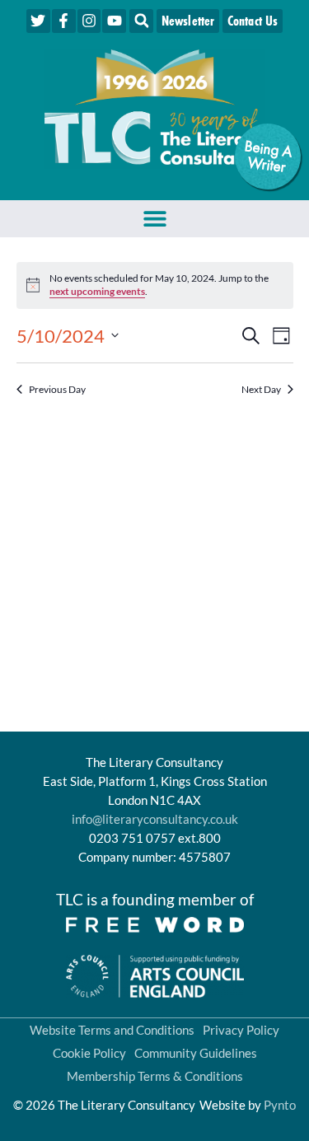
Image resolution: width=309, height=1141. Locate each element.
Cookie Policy (89, 1052)
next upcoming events (97, 291)
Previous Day (57, 389)
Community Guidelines (195, 1052)
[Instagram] (89, 21)
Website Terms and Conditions (112, 1029)
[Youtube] (114, 21)
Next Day (261, 389)
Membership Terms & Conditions (155, 1076)
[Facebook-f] (64, 21)
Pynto (280, 1104)
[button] (141, 21)
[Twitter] (38, 21)
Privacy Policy (241, 1029)
